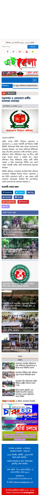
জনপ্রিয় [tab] (20, 360)
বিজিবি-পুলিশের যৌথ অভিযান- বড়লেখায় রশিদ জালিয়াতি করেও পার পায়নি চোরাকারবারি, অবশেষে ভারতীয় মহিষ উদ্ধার (19, 253)
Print (6, 206)
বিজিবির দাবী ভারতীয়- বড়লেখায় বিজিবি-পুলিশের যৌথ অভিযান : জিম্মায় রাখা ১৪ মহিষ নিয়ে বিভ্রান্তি (19, 306)
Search (32, 47)
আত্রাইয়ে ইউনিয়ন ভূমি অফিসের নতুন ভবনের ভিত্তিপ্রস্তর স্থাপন (26, 373)
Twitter (21, 192)
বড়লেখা (12, 93)
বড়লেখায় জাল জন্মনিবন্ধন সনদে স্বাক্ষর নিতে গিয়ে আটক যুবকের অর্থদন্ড (18, 284)
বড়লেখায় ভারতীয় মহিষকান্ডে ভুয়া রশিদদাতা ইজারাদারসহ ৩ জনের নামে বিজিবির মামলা (18, 232)
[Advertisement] (20, 20)
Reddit (19, 197)
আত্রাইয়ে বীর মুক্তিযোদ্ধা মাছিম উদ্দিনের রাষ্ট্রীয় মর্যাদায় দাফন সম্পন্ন (26, 383)
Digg (32, 192)
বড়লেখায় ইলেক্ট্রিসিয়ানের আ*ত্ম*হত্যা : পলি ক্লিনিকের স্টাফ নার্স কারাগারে (20, 348)
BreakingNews (28, 493)
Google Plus (10, 202)
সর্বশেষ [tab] (20, 356)
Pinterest (24, 202)
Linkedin (7, 197)
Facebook (8, 192)
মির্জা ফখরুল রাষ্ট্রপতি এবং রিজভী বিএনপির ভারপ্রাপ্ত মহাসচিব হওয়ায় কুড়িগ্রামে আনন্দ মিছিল (24, 393)
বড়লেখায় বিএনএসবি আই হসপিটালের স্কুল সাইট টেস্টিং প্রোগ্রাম (20, 329)
